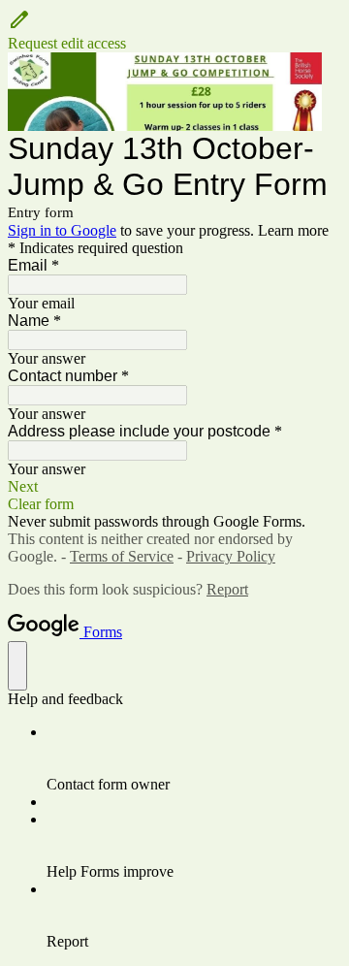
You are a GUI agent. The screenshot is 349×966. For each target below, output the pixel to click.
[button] (174, 30)
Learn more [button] (293, 230)
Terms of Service (122, 556)
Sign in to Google (62, 230)
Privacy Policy (230, 556)
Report (227, 589)
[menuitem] (194, 758)
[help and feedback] (17, 666)
